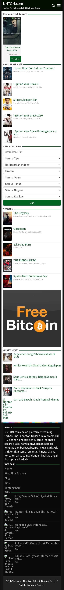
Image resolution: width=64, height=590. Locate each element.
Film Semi (17, 71)
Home (8, 468)
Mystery (30, 71)
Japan (43, 263)
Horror (24, 71)
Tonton (15, 59)
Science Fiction (33, 279)
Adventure (23, 216)
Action (15, 216)
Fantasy (31, 216)
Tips (7, 483)
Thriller (10, 54)
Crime (15, 87)
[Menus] (59, 5)
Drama (23, 103)
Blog (7, 478)
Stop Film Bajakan (15, 473)
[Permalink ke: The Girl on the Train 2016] (12, 30)
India (37, 103)
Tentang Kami (12, 488)
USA (15, 54)
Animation (23, 263)
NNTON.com (13, 3)
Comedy (16, 103)
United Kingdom (41, 216)
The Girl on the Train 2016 (12, 49)
